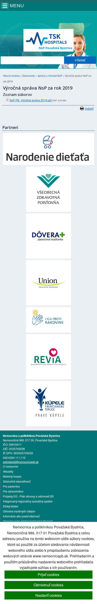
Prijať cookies (48, 574)
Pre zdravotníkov (13, 491)
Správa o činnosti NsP (50, 75)
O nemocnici (10, 466)
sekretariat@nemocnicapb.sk (21, 462)
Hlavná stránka (11, 75)
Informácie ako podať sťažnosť (21, 516)
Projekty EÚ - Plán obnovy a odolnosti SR (28, 496)
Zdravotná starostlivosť (16, 481)
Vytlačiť (89, 108)
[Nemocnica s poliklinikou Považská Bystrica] (49, 40)
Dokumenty (29, 75)
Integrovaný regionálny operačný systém (28, 501)
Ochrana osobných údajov (19, 511)
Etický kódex (10, 506)
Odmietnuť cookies (48, 584)
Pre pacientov (11, 486)
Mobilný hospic (12, 476)
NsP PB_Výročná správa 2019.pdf (31, 100)
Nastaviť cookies (48, 595)
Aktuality (8, 471)
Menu (17, 5)
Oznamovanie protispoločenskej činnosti (28, 521)
